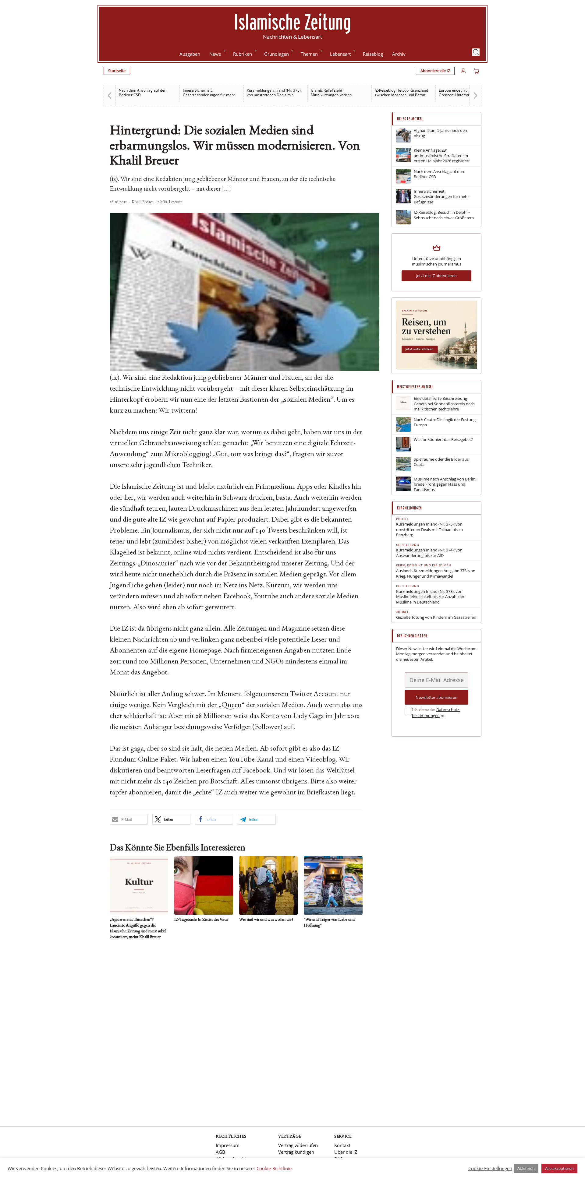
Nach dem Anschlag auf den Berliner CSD (142, 92)
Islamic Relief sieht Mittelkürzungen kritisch (331, 92)
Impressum (227, 1145)
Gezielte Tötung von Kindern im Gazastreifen (436, 617)
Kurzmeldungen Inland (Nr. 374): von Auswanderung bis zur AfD (429, 552)
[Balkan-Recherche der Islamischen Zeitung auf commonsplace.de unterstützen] (436, 367)
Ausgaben (189, 54)
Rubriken (242, 54)
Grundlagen (276, 54)
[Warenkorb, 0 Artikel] (476, 71)
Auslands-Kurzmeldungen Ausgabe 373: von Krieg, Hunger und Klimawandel (435, 573)
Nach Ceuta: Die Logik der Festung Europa (445, 422)
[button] (476, 52)
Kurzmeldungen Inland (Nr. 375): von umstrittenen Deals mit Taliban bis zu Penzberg (274, 95)
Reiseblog (373, 54)
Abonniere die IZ (435, 70)
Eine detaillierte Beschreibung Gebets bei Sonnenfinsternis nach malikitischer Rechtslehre (444, 404)
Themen (309, 54)
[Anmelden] (463, 71)
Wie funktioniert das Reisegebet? (443, 439)
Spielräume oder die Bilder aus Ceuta (441, 462)
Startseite (117, 70)
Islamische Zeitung (292, 21)
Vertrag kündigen (296, 1152)
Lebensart (340, 54)
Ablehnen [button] (526, 1168)
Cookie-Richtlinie (274, 1168)
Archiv (399, 54)
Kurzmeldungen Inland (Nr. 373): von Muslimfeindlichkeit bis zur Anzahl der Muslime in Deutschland (430, 597)
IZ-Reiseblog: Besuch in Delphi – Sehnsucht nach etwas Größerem (444, 215)
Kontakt (342, 1145)
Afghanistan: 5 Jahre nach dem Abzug (441, 133)
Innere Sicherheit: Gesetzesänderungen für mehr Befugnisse (209, 95)
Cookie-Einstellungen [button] (490, 1168)
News (215, 54)
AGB (220, 1152)
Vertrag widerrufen (298, 1145)
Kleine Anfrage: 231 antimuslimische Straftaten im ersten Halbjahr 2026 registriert (442, 156)
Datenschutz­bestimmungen (436, 712)
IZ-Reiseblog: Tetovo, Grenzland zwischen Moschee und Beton (401, 92)
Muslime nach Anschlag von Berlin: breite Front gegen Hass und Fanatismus (445, 484)
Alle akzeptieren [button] (559, 1168)
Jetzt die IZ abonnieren (436, 275)
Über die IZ (345, 1152)
